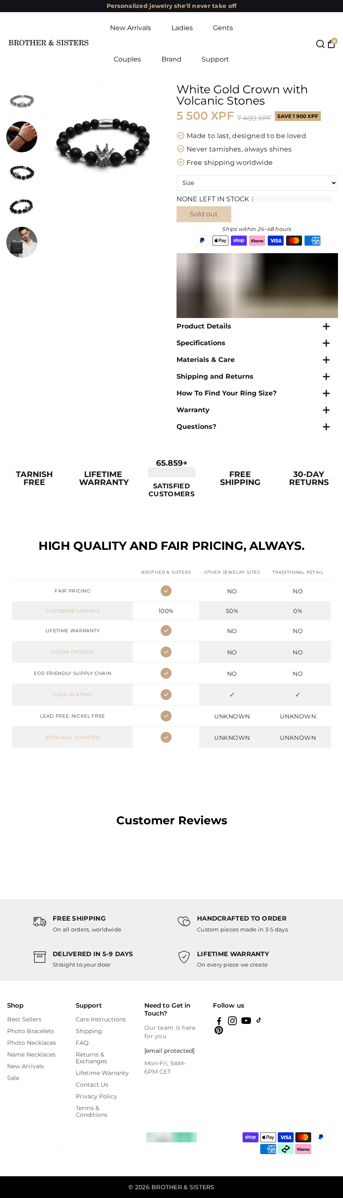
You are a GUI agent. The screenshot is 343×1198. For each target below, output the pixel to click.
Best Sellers (24, 1019)
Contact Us (92, 1084)
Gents (223, 28)
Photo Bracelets (30, 1031)
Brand (171, 59)
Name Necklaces (31, 1054)
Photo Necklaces (31, 1042)
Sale (13, 1078)
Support (215, 59)
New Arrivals (130, 28)
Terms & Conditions (92, 1111)
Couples (127, 59)
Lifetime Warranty (102, 1073)
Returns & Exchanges (91, 1058)
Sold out (204, 214)
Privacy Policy (96, 1096)
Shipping (89, 1031)
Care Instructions (101, 1019)
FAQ (82, 1042)
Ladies (182, 28)
